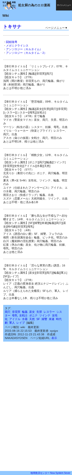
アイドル (14, 319)
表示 (54, 338)
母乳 (15, 315)
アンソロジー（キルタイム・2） (26, 52)
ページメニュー (55, 27)
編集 (30, 322)
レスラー (49, 311)
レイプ (20, 322)
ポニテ (33, 315)
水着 (25, 319)
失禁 (39, 311)
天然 (32, 319)
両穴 (7, 311)
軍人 (12, 322)
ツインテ (44, 315)
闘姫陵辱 (11, 42)
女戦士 (23, 315)
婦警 (44, 319)
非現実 (16, 311)
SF (38, 319)
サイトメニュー (64, 5)
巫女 (32, 311)
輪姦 (25, 311)
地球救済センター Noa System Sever (50, 473)
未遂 (51, 319)
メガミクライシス (17, 45)
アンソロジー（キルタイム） (24, 49)
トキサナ (12, 26)
